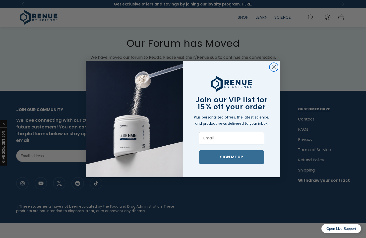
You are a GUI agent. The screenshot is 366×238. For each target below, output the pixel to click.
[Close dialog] (273, 67)
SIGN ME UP (231, 157)
